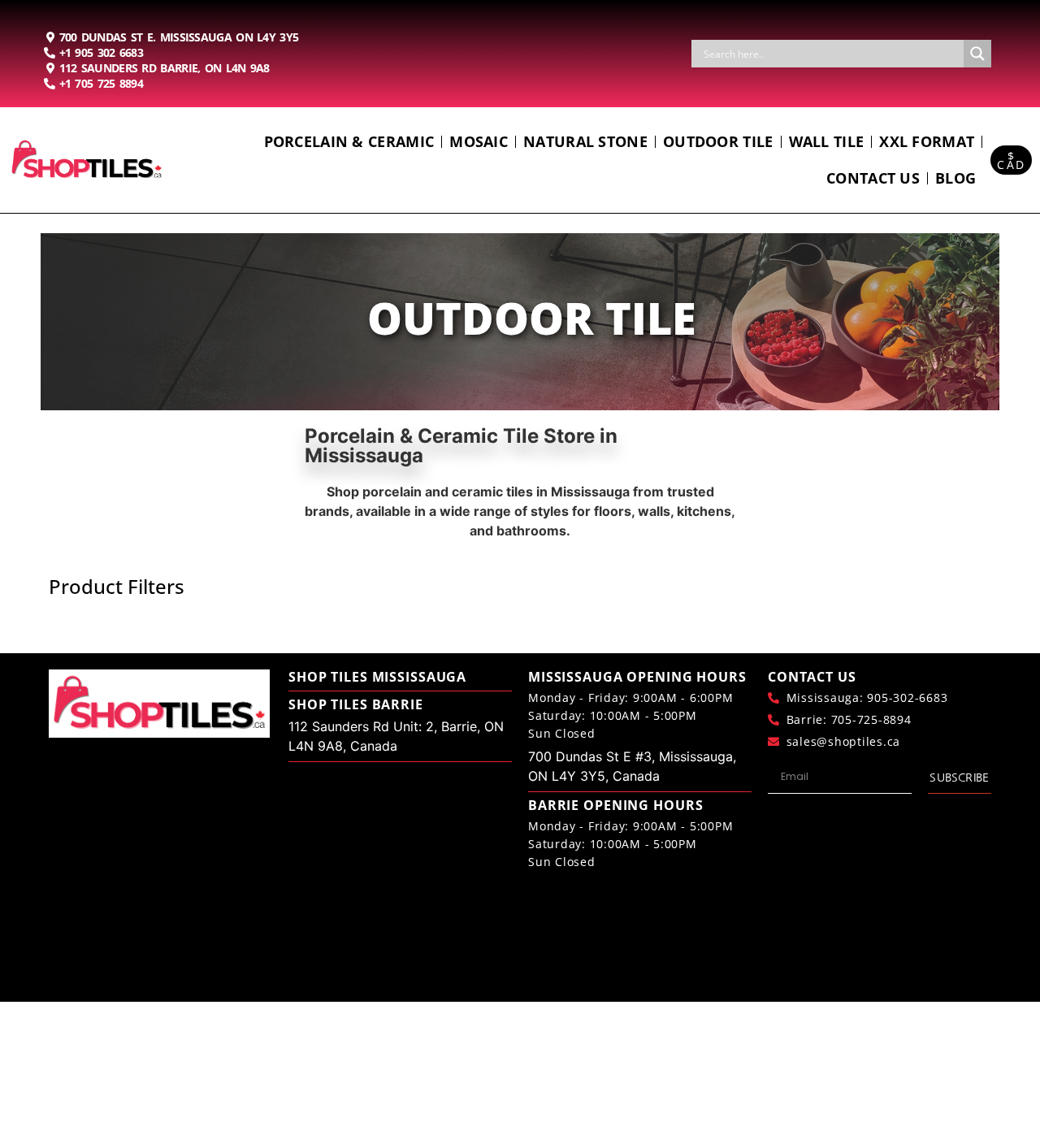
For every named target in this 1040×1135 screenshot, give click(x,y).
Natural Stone (585, 141)
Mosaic (478, 141)
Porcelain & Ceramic (349, 141)
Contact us (873, 178)
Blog (955, 178)
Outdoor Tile (718, 141)
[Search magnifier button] (977, 53)
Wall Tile (826, 141)
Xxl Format (926, 141)
